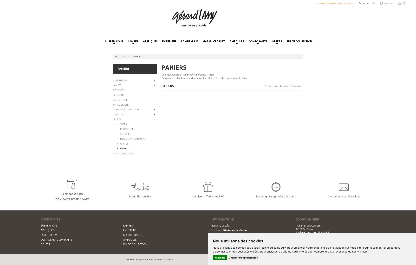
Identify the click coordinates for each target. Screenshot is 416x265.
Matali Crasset (214, 41)
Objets (277, 41)
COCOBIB (125, 134)
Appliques (150, 41)
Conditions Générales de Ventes (228, 230)
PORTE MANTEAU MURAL (133, 139)
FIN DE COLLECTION (299, 41)
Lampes (133, 41)
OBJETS (117, 119)
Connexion (389, 3)
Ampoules (237, 41)
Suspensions (114, 41)
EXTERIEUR (169, 41)
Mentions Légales (220, 225)
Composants (258, 41)
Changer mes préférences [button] (243, 257)
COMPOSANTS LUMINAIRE (126, 109)
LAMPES (117, 85)
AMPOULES (118, 114)
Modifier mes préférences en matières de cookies (149, 259)
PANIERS (124, 148)
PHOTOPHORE (127, 129)
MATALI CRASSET (121, 104)
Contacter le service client (344, 196)
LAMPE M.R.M (189, 41)
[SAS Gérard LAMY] (208, 20)
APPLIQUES (118, 90)
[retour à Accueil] (116, 57)
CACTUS (124, 143)
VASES (123, 124)
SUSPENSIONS (120, 80)
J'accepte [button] (219, 257)
